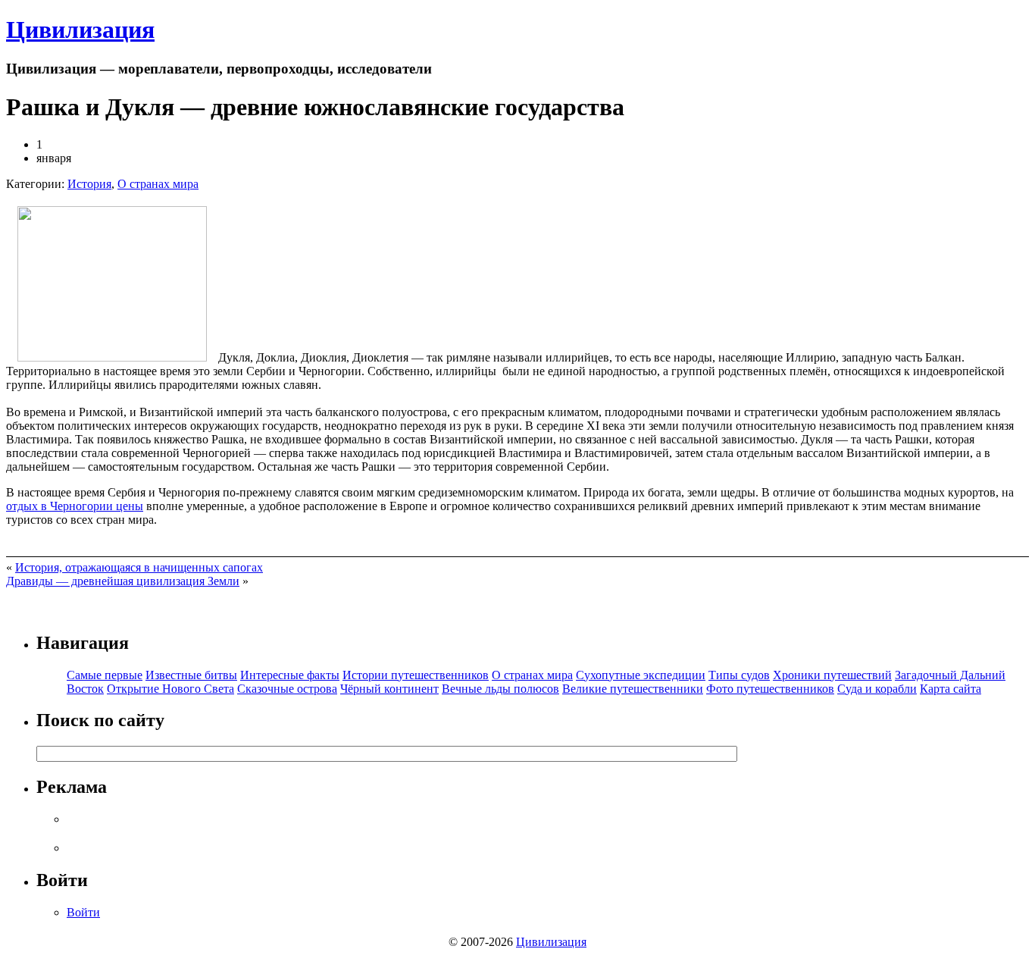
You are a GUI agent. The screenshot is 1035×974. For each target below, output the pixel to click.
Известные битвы (191, 675)
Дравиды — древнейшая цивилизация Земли (122, 581)
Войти (83, 912)
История (89, 183)
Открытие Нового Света (170, 688)
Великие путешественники (632, 688)
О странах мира (158, 183)
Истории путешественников (415, 675)
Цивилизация (80, 29)
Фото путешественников (770, 688)
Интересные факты (289, 675)
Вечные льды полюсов (500, 688)
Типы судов (739, 675)
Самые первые (104, 675)
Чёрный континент (389, 688)
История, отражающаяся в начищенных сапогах (139, 567)
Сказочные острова (287, 688)
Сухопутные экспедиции (640, 675)
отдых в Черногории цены (74, 506)
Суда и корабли (877, 688)
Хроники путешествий (832, 675)
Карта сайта (950, 688)
